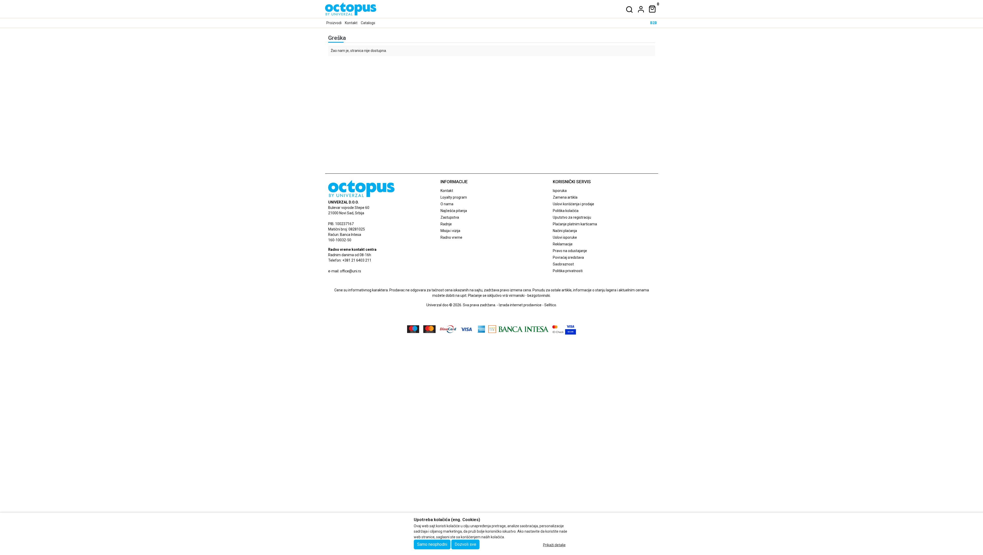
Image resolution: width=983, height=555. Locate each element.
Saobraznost (563, 264)
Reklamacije (563, 244)
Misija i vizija (450, 231)
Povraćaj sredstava (568, 257)
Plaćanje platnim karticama (575, 224)
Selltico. (550, 305)
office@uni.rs (350, 271)
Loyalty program (453, 197)
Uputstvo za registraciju (572, 217)
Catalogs (368, 23)
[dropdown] (640, 9)
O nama (446, 204)
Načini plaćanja (565, 231)
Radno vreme (451, 237)
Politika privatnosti (568, 271)
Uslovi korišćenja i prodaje (573, 204)
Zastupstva (449, 217)
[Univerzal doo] (350, 9)
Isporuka (560, 191)
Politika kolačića (565, 211)
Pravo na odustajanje (570, 251)
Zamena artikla (565, 197)
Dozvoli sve (465, 544)
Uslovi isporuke (565, 237)
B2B (653, 23)
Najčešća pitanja (453, 211)
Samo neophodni (432, 544)
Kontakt (351, 23)
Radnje (446, 224)
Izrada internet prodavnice (520, 305)
